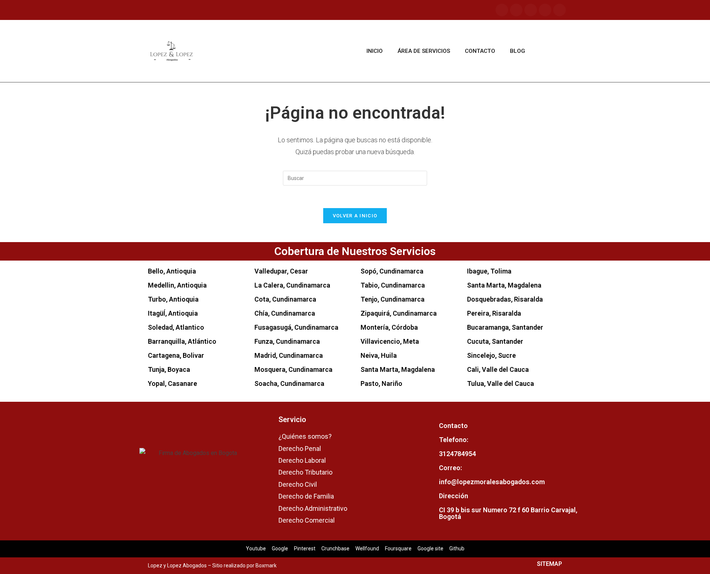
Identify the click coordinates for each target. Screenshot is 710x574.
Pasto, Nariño (381, 383)
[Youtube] (530, 10)
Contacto (480, 51)
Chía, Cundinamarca (284, 313)
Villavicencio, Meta (390, 341)
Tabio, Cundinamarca (393, 285)
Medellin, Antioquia (177, 285)
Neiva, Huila (379, 355)
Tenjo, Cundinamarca (393, 299)
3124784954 (457, 454)
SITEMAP (549, 563)
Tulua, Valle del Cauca (500, 383)
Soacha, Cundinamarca (289, 383)
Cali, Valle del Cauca (498, 369)
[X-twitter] (559, 10)
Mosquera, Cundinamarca (293, 369)
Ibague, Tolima (489, 271)
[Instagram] (516, 10)
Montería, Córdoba (389, 327)
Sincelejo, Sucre (491, 355)
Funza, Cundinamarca (287, 341)
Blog (517, 51)
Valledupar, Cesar (281, 271)
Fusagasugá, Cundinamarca (296, 327)
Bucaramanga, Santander (505, 327)
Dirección (453, 496)
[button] (551, 51)
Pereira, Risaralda (494, 313)
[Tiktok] (545, 10)
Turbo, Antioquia (173, 299)
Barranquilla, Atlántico (182, 341)
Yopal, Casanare (172, 383)
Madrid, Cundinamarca (288, 355)
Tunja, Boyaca (169, 369)
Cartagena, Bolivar (176, 355)
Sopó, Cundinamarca (392, 271)
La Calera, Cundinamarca (292, 285)
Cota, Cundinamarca (285, 299)
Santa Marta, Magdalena (398, 369)
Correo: (450, 468)
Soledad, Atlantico (176, 327)
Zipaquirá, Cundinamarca (399, 313)
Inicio (374, 51)
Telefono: (453, 440)
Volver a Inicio (355, 215)
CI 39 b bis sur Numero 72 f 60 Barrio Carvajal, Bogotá (508, 513)
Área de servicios (424, 51)
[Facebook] (502, 10)
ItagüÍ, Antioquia (173, 313)
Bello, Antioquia (172, 271)
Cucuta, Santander (495, 341)
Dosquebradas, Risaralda (505, 299)
